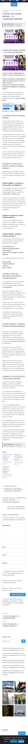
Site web (4, 563)
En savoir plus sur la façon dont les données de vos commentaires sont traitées (13, 603)
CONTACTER (7, 50)
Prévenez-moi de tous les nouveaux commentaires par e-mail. (12, 581)
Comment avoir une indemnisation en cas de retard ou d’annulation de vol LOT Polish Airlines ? (13, 655)
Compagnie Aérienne (11, 486)
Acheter (7, 488)
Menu (14, 4)
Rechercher (5, 730)
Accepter (13, 741)
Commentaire (6, 525)
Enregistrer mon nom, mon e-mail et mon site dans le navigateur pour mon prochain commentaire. (13, 573)
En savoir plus (17, 26)
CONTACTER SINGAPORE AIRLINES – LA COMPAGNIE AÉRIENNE (6, 470)
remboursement (18, 489)
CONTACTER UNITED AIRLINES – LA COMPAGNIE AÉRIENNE (19, 457)
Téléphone (17, 491)
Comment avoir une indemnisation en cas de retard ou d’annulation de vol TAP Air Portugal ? (13, 672)
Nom (4, 547)
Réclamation (8, 489)
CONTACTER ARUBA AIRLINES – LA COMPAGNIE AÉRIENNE (7, 457)
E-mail (4, 555)
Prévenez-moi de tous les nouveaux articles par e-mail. (12, 589)
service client (9, 491)
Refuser (21, 741)
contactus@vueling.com (8, 228)
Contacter (18, 488)
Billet (12, 488)
